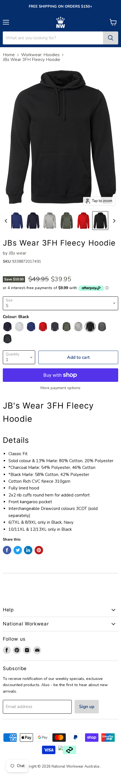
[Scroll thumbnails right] (113, 220)
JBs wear (17, 253)
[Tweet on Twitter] (18, 550)
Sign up (86, 707)
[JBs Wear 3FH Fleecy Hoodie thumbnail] (16, 221)
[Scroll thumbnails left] (6, 220)
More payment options (60, 388)
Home (9, 55)
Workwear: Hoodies (40, 55)
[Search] (110, 37)
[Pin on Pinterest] (39, 550)
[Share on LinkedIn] (28, 550)
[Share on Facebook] (7, 550)
